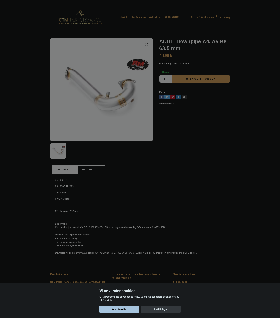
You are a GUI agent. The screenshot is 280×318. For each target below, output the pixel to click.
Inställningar (161, 309)
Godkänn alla (119, 309)
